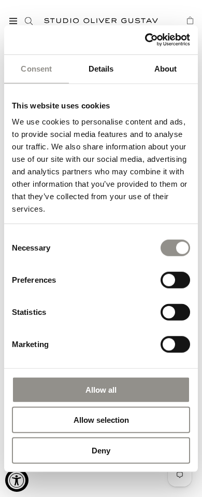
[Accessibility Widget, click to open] (16, 480)
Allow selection (101, 420)
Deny (101, 450)
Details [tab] (101, 68)
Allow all (101, 389)
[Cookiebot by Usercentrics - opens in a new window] (145, 40)
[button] (13, 20)
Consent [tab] (36, 68)
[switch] (175, 279)
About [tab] (165, 68)
